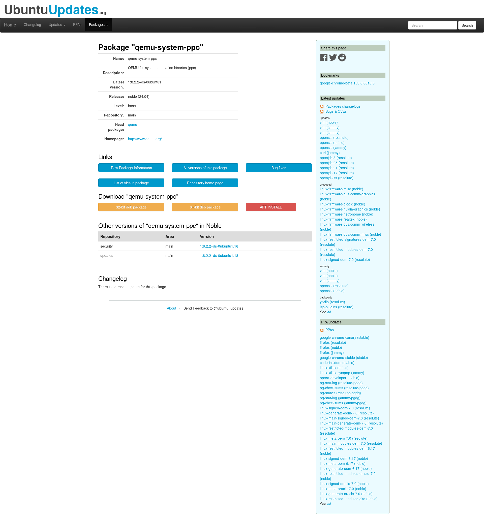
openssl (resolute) (334, 137)
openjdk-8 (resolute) (336, 157)
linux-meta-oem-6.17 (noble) (343, 463)
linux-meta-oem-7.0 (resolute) (344, 438)
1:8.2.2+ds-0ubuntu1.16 (219, 246)
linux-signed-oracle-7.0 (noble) (344, 483)
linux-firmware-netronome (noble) (346, 214)
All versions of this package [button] (205, 167)
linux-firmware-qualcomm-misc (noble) (350, 234)
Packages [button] (97, 24)
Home (10, 24)
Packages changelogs (342, 106)
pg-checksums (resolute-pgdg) (344, 387)
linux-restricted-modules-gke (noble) (349, 498)
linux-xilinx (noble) (334, 367)
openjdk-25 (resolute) (337, 162)
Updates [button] (56, 24)
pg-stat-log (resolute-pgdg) (341, 382)
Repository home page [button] (205, 182)
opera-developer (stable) (339, 377)
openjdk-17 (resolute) (337, 172)
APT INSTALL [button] (271, 206)
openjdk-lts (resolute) (336, 177)
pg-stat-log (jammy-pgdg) (340, 397)
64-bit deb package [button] (205, 206)
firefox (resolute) (333, 342)
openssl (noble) (332, 142)
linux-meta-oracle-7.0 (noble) (343, 488)
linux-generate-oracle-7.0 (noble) (346, 493)
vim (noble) (329, 122)
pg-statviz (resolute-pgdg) (340, 392)
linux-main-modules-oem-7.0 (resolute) (351, 443)
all (329, 311)
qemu (132, 124)
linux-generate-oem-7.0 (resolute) (347, 412)
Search (467, 25)
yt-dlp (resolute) (332, 301)
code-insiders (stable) (337, 362)
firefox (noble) (331, 347)
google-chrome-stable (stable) (344, 357)
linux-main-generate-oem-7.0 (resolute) (351, 423)
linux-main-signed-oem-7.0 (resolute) (349, 417)
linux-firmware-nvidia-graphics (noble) (350, 208)
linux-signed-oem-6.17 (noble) (344, 458)
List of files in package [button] (131, 182)
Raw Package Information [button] (131, 167)
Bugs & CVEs (336, 111)
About (171, 308)
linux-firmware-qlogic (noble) (342, 203)
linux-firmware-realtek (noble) (343, 219)
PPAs (77, 24)
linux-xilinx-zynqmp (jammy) (342, 372)
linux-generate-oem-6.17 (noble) (346, 468)
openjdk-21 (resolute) (337, 167)
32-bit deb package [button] (131, 206)
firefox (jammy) (332, 352)
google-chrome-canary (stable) (344, 337)
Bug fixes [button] (278, 167)
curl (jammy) (330, 152)
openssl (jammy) (333, 147)
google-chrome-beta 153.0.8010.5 (347, 82)
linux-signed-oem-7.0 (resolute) (345, 259)
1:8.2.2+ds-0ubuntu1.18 (219, 255)
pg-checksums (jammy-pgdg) (343, 402)
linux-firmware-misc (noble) (341, 188)
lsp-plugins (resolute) (336, 306)
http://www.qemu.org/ (145, 138)
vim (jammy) (330, 127)
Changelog (32, 24)
